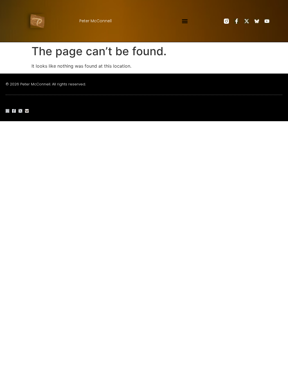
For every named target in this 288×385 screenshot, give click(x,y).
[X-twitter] (246, 21)
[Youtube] (266, 21)
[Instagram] (7, 111)
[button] (184, 21)
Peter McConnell (95, 21)
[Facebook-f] (236, 21)
